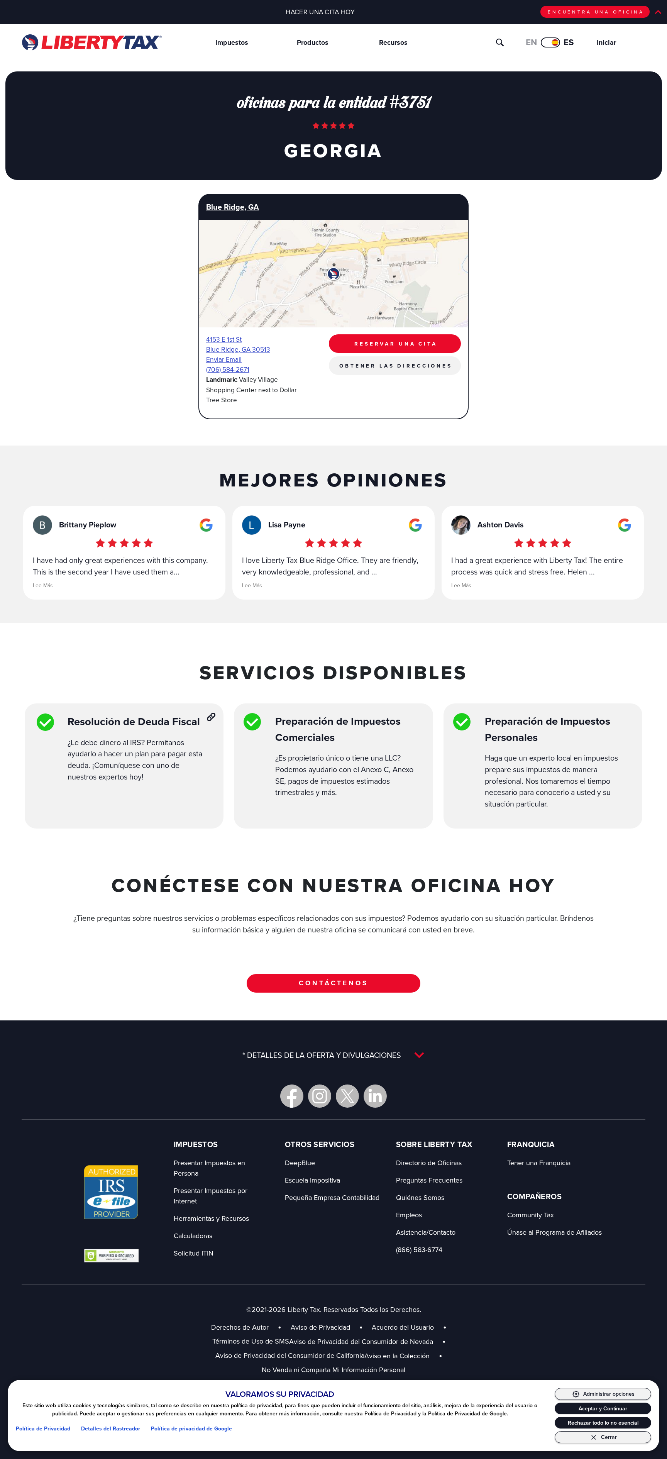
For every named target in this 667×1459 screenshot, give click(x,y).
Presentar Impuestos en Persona (209, 1168)
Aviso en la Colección (403, 1356)
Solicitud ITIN (193, 1253)
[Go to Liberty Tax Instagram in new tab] (319, 1096)
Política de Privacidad (43, 1429)
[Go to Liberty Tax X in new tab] (347, 1096)
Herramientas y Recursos (211, 1218)
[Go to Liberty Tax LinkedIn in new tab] (375, 1096)
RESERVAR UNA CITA (395, 343)
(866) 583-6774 (419, 1249)
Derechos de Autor (240, 1327)
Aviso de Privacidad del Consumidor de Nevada (367, 1341)
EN (531, 42)
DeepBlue (300, 1163)
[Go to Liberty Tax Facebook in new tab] (291, 1096)
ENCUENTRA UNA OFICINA (596, 11)
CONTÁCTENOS (333, 983)
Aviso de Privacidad (320, 1327)
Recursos (393, 42)
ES (569, 42)
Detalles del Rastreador (110, 1429)
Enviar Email (224, 359)
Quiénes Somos (420, 1197)
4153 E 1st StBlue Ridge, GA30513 (238, 344)
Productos (312, 42)
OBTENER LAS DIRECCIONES (395, 365)
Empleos (409, 1215)
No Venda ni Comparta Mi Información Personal (333, 1369)
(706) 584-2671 (227, 369)
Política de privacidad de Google (191, 1429)
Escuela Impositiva (312, 1180)
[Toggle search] (500, 42)
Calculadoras (193, 1235)
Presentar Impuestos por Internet (210, 1196)
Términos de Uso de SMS (250, 1341)
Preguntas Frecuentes (429, 1180)
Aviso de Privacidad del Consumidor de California (289, 1355)
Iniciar (606, 42)
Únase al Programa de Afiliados (554, 1232)
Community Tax (530, 1215)
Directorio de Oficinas (429, 1163)
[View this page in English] (550, 42)
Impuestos (231, 42)
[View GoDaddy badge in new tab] (111, 1255)
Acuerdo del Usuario (403, 1327)
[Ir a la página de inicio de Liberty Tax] (91, 42)
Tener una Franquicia (539, 1163)
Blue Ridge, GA (232, 207)
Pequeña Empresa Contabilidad (332, 1197)
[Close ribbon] (658, 12)
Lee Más (43, 585)
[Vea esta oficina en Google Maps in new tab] (206, 525)
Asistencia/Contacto (425, 1232)
